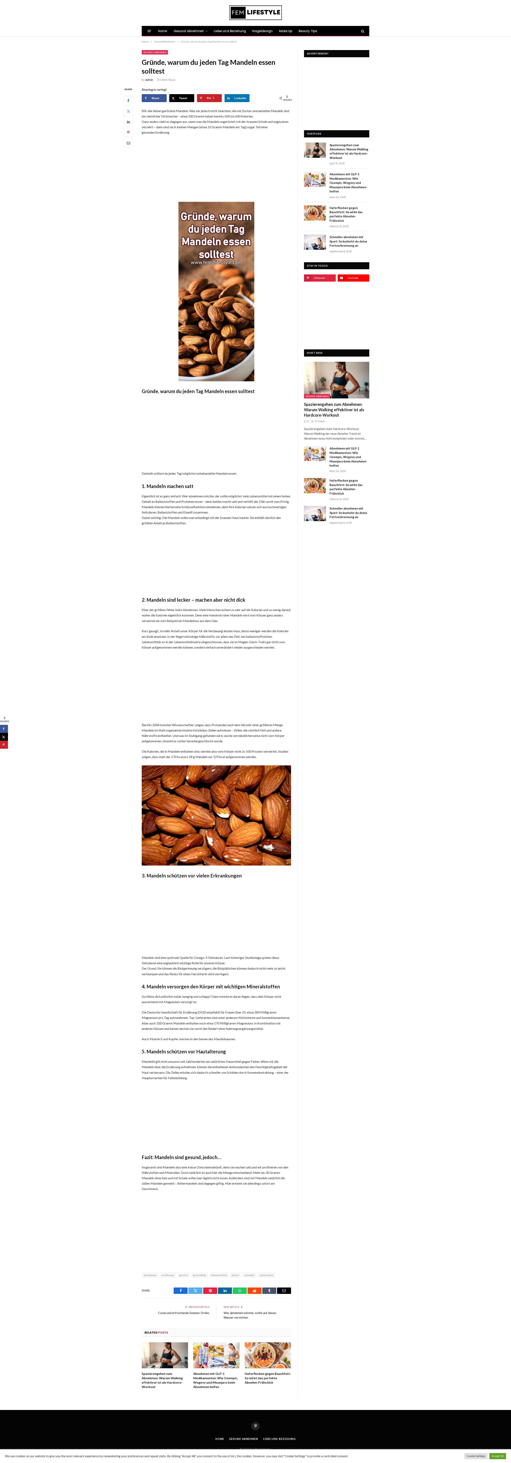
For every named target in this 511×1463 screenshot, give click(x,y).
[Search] (362, 31)
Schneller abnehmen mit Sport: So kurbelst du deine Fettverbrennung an (348, 241)
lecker (235, 1275)
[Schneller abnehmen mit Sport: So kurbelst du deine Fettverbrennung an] (315, 242)
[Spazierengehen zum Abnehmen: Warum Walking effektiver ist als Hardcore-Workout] (165, 1355)
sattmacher (267, 1275)
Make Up (285, 31)
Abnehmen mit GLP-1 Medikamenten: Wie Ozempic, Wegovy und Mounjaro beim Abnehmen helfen (215, 1380)
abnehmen (150, 1275)
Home (162, 31)
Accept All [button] (498, 1456)
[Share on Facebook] (4, 729)
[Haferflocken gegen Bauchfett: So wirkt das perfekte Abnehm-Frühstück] (268, 1355)
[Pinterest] (128, 132)
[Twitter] (128, 111)
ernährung (167, 1275)
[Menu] (149, 31)
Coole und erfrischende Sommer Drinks (183, 1313)
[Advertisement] (216, 168)
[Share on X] (4, 737)
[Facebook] (128, 100)
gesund (183, 1275)
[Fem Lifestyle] (255, 13)
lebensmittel (219, 1275)
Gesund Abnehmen (189, 31)
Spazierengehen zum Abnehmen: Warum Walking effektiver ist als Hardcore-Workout (162, 1380)
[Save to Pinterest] (4, 745)
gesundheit (199, 1275)
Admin (149, 80)
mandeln (249, 1275)
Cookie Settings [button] (476, 1456)
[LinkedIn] (128, 121)
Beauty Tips (308, 31)
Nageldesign (262, 31)
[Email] (128, 143)
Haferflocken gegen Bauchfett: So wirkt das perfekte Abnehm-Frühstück (268, 1378)
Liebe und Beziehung (230, 31)
